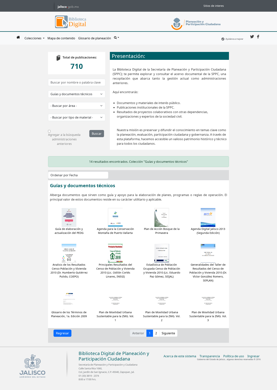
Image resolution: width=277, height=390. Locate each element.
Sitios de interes (214, 6)
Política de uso (233, 356)
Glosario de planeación (94, 38)
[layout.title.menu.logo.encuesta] (232, 38)
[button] (116, 37)
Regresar (62, 333)
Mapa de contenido (61, 38)
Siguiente (168, 333)
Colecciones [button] (33, 38)
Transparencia (210, 356)
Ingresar (253, 356)
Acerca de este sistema (180, 356)
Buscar (97, 134)
